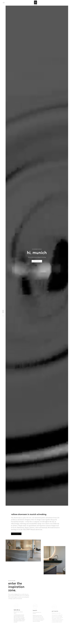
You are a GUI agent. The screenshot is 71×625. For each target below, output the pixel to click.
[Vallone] (35, 3)
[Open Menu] (4, 3)
